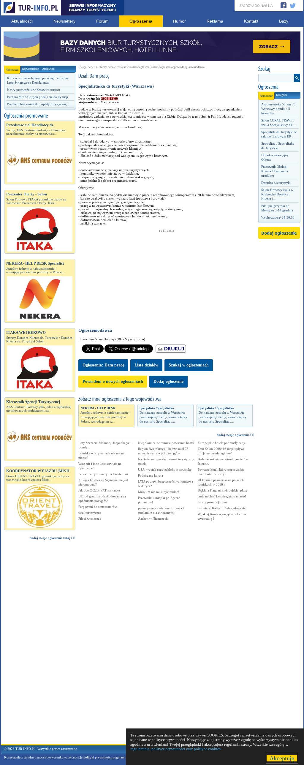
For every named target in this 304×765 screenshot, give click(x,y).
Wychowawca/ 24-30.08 (277, 217)
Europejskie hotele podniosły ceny (221, 443)
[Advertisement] (39, 645)
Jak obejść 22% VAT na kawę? (99, 490)
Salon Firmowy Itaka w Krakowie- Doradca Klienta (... (277, 194)
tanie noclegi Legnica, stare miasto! (222, 496)
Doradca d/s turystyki (276, 182)
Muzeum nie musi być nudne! (158, 492)
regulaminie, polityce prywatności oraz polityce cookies (175, 749)
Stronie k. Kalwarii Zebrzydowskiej (222, 508)
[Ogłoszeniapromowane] (39, 116)
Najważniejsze (30, 68)
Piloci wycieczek (89, 518)
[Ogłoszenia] (279, 87)
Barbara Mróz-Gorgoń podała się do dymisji (37, 97)
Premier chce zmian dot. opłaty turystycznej (37, 104)
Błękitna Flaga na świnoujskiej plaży (223, 490)
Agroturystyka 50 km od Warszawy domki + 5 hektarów (278, 108)
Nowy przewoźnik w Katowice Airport (33, 89)
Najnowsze (12, 69)
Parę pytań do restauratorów (97, 506)
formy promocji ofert (212, 502)
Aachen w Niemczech (153, 518)
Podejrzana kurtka (150, 475)
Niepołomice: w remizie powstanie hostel (166, 443)
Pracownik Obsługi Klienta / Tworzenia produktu (274, 171)
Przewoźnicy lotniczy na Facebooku (103, 474)
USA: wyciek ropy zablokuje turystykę (164, 469)
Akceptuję (282, 758)
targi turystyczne (89, 512)
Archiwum (48, 68)
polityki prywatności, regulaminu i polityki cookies (118, 757)
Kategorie (281, 95)
